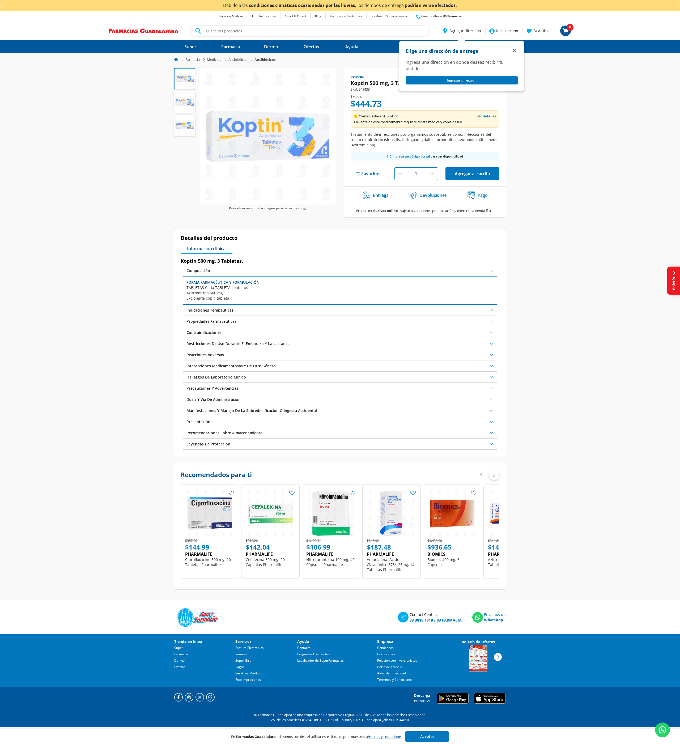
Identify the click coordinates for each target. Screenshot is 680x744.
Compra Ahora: (440, 16)
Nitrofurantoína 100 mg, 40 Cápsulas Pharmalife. (330, 562)
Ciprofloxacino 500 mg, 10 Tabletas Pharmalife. (208, 562)
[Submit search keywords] (198, 30)
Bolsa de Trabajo (389, 667)
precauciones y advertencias (212, 388)
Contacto (304, 647)
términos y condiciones (384, 736)
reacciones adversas (205, 354)
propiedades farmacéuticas (211, 321)
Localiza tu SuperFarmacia (389, 16)
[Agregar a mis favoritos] (231, 491)
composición (198, 270)
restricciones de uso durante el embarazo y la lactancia (238, 343)
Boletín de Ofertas (478, 641)
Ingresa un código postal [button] (411, 156)
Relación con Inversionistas (397, 660)
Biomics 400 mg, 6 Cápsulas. (443, 562)
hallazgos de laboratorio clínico (216, 377)
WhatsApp (493, 619)
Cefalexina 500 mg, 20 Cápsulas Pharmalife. (265, 562)
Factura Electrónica (249, 647)
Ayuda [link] (351, 47)
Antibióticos (237, 59)
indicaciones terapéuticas (209, 310)
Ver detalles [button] (486, 116)
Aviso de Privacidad (391, 673)
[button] (461, 31)
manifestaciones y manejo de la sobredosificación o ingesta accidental (251, 410)
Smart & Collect (295, 16)
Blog (318, 16)
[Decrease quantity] (400, 173)
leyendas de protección (208, 444)
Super (178, 647)
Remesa (241, 654)
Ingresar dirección (462, 80)
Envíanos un (495, 614)
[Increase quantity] (432, 173)
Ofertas (179, 667)
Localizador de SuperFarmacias (320, 660)
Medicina (214, 59)
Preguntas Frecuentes (313, 654)
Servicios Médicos (231, 16)
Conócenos (385, 647)
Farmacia (192, 59)
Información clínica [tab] (206, 249)
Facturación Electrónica (346, 16)
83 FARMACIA (449, 620)
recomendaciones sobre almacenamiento (224, 432)
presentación (198, 421)
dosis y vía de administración (213, 399)
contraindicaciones (204, 332)
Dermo (179, 660)
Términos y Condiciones (395, 679)
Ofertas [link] (311, 47)
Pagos (239, 667)
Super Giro (243, 660)
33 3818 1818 (421, 620)
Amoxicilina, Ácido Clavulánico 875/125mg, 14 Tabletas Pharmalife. (390, 564)
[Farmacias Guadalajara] (143, 30)
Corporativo (386, 654)
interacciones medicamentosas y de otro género (231, 365)
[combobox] (310, 30)
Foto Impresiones (264, 16)
